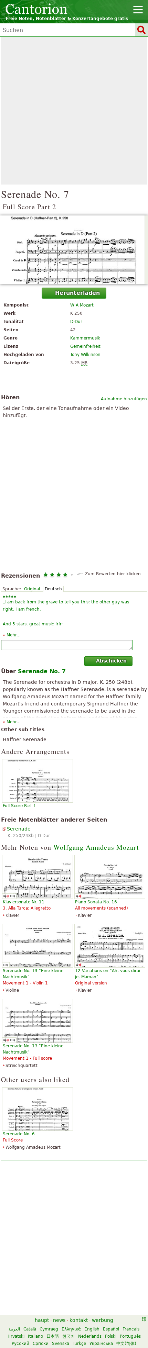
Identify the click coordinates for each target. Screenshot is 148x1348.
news (59, 1320)
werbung (102, 1320)
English (91, 1329)
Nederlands (90, 1336)
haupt (42, 1320)
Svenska (60, 1343)
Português (130, 1336)
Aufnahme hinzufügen (124, 399)
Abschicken (111, 661)
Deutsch (53, 589)
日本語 (52, 1336)
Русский (20, 1343)
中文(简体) (126, 1343)
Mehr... (14, 635)
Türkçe (79, 1343)
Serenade (19, 829)
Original (32, 589)
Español (111, 1329)
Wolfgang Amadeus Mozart (96, 847)
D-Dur (76, 321)
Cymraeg (49, 1329)
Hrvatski (16, 1336)
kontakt (79, 1320)
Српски (41, 1343)
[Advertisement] (74, 111)
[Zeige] (74, 249)
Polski (110, 1336)
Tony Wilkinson (85, 354)
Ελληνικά (71, 1329)
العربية (14, 1329)
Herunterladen (77, 293)
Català (29, 1329)
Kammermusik (85, 338)
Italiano (35, 1336)
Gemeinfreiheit (85, 346)
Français (131, 1329)
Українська (101, 1343)
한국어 (68, 1336)
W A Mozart (82, 305)
